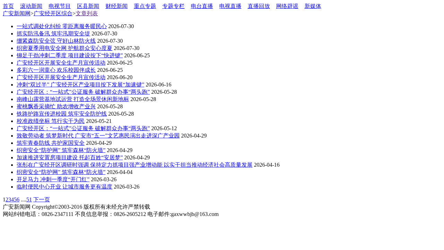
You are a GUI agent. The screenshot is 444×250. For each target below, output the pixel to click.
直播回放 (259, 6)
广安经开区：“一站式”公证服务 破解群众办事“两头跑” (83, 92)
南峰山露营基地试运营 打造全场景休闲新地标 (73, 99)
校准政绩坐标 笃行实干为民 (51, 121)
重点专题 (145, 6)
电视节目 (60, 6)
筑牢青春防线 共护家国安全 (51, 143)
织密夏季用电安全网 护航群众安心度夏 (64, 48)
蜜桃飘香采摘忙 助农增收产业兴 (56, 106)
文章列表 (87, 13)
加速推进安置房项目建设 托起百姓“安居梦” (70, 157)
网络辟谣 (287, 6)
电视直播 (230, 6)
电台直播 (202, 6)
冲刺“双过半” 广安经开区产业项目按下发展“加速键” (80, 85)
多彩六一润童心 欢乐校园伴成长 (56, 70)
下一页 (41, 199)
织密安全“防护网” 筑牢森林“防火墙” (61, 150)
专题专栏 (173, 6)
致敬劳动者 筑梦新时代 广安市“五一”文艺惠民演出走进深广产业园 (98, 136)
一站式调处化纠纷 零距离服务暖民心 (62, 26)
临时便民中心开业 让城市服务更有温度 (64, 187)
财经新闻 (116, 6)
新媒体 (313, 6)
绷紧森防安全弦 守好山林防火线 (56, 41)
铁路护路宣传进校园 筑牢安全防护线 (62, 114)
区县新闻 (88, 6)
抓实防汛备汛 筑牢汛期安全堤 (53, 33)
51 (29, 199)
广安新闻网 (17, 13)
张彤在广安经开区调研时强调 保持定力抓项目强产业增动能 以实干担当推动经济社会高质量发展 (135, 165)
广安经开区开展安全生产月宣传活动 (61, 63)
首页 (8, 6)
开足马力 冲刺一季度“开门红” (53, 179)
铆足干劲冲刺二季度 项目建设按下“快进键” (70, 55)
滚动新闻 (31, 6)
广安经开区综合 (53, 13)
